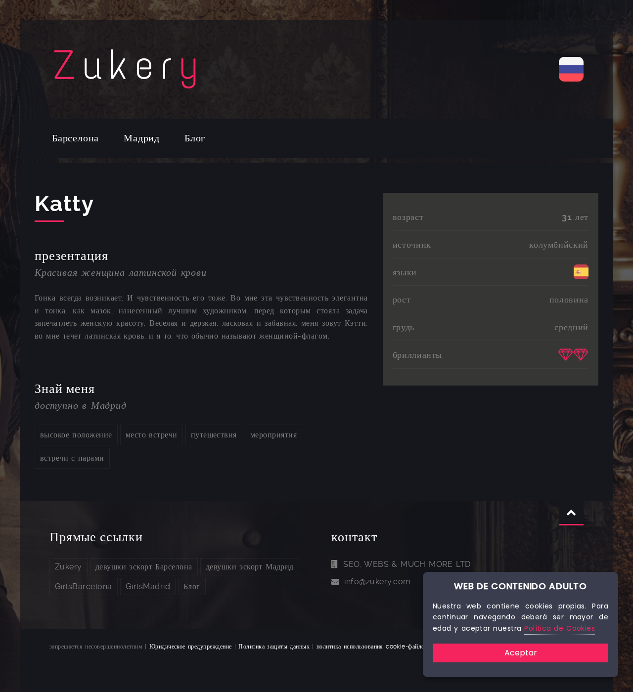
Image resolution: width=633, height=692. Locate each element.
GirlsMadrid (148, 586)
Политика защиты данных (274, 646)
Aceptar (520, 652)
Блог (194, 138)
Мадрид (142, 138)
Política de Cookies (559, 628)
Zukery (68, 566)
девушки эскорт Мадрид (250, 566)
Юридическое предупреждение (190, 646)
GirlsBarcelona (83, 586)
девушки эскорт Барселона (143, 566)
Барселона (75, 138)
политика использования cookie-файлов (372, 646)
